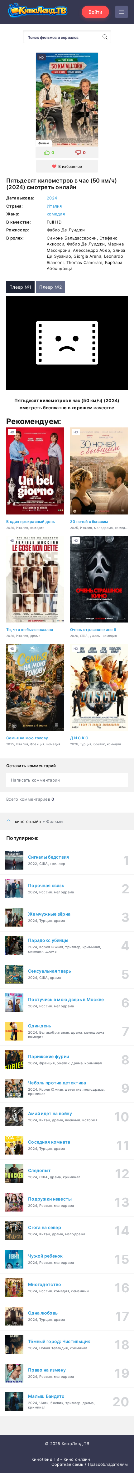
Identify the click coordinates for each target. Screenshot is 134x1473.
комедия (56, 213)
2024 (52, 197)
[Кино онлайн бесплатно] (37, 12)
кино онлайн (28, 821)
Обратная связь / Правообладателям (89, 1464)
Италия (54, 206)
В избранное (70, 166)
